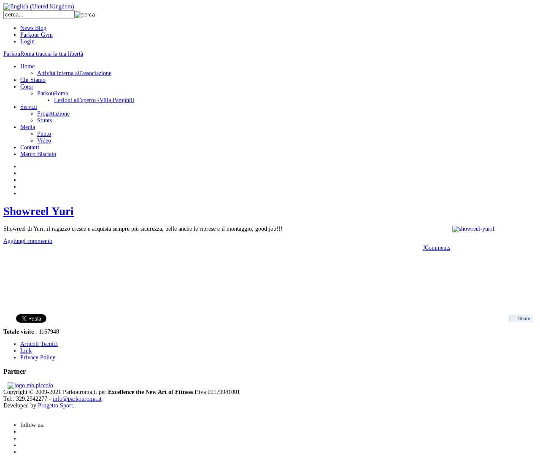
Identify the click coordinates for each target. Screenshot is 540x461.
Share (524, 318)
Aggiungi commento (27, 241)
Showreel (38, 211)
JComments (436, 248)
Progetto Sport (55, 405)
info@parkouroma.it (77, 399)
